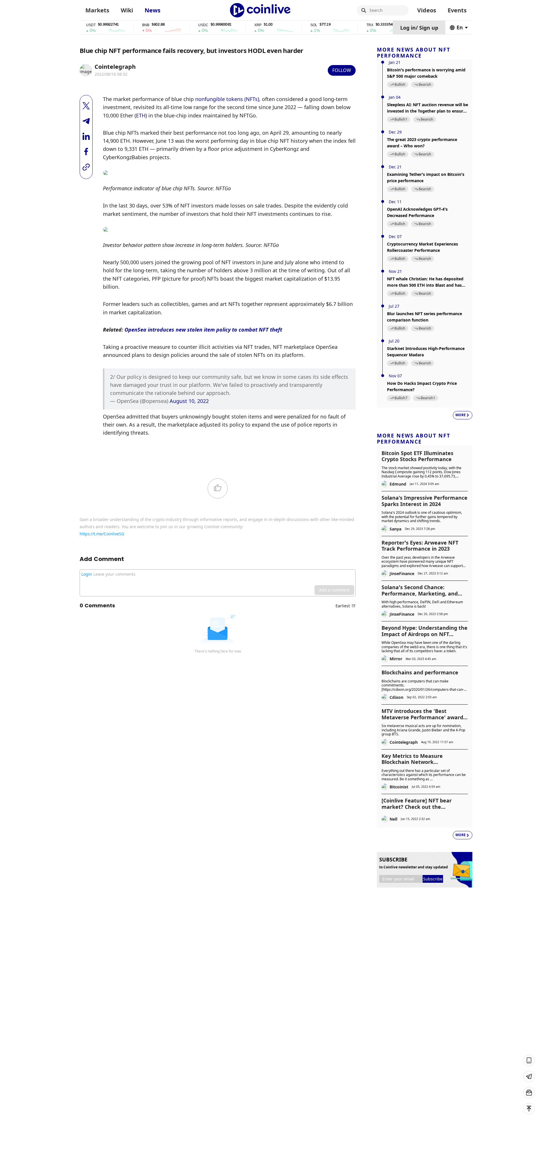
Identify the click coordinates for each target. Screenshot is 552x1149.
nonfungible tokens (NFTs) (227, 99)
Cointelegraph (115, 67)
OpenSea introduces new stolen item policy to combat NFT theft (203, 329)
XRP (242, 25)
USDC (188, 25)
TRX (354, 25)
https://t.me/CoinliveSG (102, 534)
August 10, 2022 (189, 400)
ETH (140, 115)
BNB (130, 25)
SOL (298, 25)
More (460, 414)
